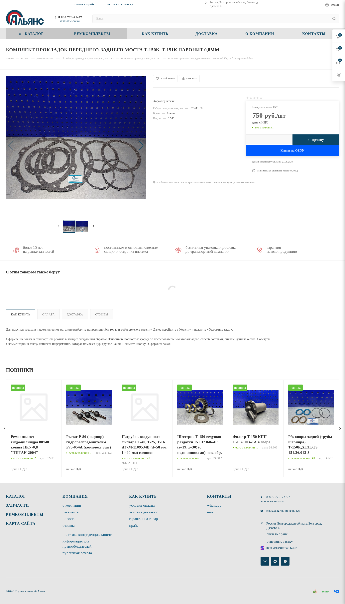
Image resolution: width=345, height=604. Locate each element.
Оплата (48, 314)
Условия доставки (143, 512)
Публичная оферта (77, 553)
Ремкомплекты (25, 514)
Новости (68, 519)
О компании (71, 505)
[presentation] (5, 428)
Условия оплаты (142, 505)
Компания (75, 496)
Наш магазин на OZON (282, 548)
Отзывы (101, 314)
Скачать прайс (84, 4)
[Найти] (334, 19)
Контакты (219, 496)
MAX (210, 512)
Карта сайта (21, 523)
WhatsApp (214, 505)
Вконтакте (265, 561)
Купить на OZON (292, 150)
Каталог (16, 496)
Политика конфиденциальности (87, 535)
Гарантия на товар (143, 519)
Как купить (20, 314)
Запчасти (17, 505)
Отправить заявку (120, 4)
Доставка (75, 314)
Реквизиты (70, 512)
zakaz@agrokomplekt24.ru (283, 510)
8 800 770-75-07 (70, 17)
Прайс (133, 525)
